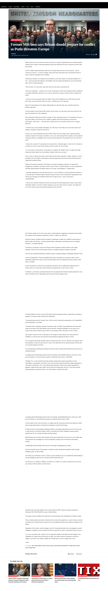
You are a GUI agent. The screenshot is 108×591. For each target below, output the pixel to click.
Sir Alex (78, 545)
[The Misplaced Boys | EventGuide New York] (89, 569)
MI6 (71, 545)
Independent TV (66, 545)
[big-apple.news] (7, 3)
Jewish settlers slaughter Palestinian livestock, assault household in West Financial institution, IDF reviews (18, 580)
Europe (51, 545)
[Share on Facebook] (92, 54)
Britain (40, 545)
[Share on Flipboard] (96, 54)
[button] (103, 3)
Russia (74, 545)
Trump (26, 547)
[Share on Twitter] (94, 54)
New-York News (16, 39)
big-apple (13, 53)
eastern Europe (45, 545)
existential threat (58, 545)
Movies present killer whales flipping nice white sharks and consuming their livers (65, 580)
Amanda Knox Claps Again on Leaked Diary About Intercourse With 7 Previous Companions (42, 580)
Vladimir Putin (32, 547)
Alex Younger (35, 545)
